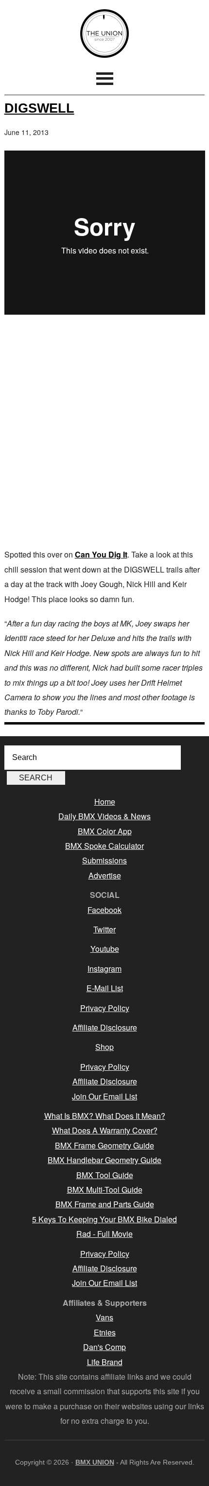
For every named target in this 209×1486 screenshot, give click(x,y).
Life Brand (104, 1362)
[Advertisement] (104, 433)
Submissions (104, 860)
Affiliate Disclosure (104, 1027)
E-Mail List (105, 988)
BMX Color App (105, 831)
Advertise (104, 875)
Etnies (105, 1332)
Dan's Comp (104, 1346)
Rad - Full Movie (104, 1233)
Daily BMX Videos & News (104, 816)
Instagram (104, 968)
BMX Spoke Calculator (104, 845)
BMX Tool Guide (104, 1175)
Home (104, 801)
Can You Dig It (101, 554)
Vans (104, 1317)
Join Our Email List (104, 1096)
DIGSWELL (39, 108)
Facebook (104, 909)
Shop (104, 1046)
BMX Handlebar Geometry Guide (104, 1159)
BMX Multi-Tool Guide (104, 1189)
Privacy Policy (104, 1007)
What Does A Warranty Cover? (104, 1130)
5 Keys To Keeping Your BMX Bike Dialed (104, 1219)
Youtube (104, 948)
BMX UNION (104, 33)
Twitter (104, 929)
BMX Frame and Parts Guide (104, 1204)
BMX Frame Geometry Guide (104, 1145)
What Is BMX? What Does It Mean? (104, 1115)
